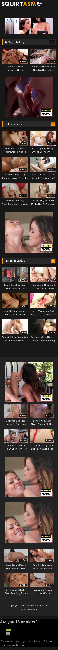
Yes (8, 630)
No (8, 633)
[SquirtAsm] (24, 5)
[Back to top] (48, 640)
